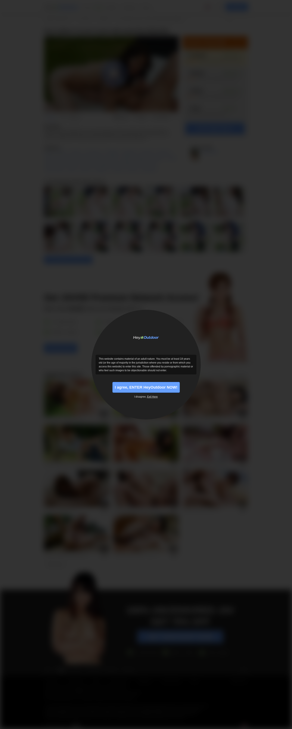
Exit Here (152, 396)
